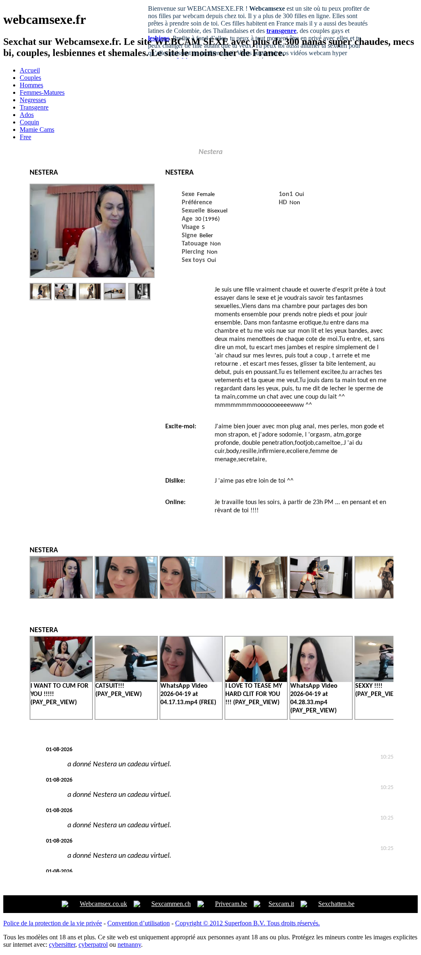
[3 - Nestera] (90, 291)
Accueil (30, 70)
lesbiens (158, 38)
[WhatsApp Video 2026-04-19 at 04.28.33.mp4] (321, 681)
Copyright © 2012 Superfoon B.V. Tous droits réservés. (247, 923)
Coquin (29, 122)
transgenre (281, 30)
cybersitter (62, 944)
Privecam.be (231, 903)
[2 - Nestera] (65, 291)
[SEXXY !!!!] (386, 681)
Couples (30, 77)
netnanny (129, 944)
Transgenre (34, 107)
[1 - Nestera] (41, 291)
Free (25, 136)
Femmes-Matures (42, 92)
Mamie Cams (37, 129)
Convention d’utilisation (138, 923)
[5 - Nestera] (139, 291)
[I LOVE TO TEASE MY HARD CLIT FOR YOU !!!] (256, 681)
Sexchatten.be (336, 903)
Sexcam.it (281, 903)
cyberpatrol (93, 944)
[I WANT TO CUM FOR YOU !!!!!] (61, 681)
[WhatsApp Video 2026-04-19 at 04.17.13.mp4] (191, 681)
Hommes (31, 85)
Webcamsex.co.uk (103, 903)
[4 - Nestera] (115, 291)
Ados (27, 114)
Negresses (33, 99)
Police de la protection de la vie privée (52, 923)
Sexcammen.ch (171, 903)
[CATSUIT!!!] (126, 681)
